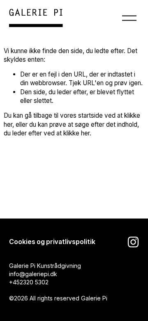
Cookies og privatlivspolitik (52, 242)
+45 (14, 282)
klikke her (76, 133)
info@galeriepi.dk (33, 273)
